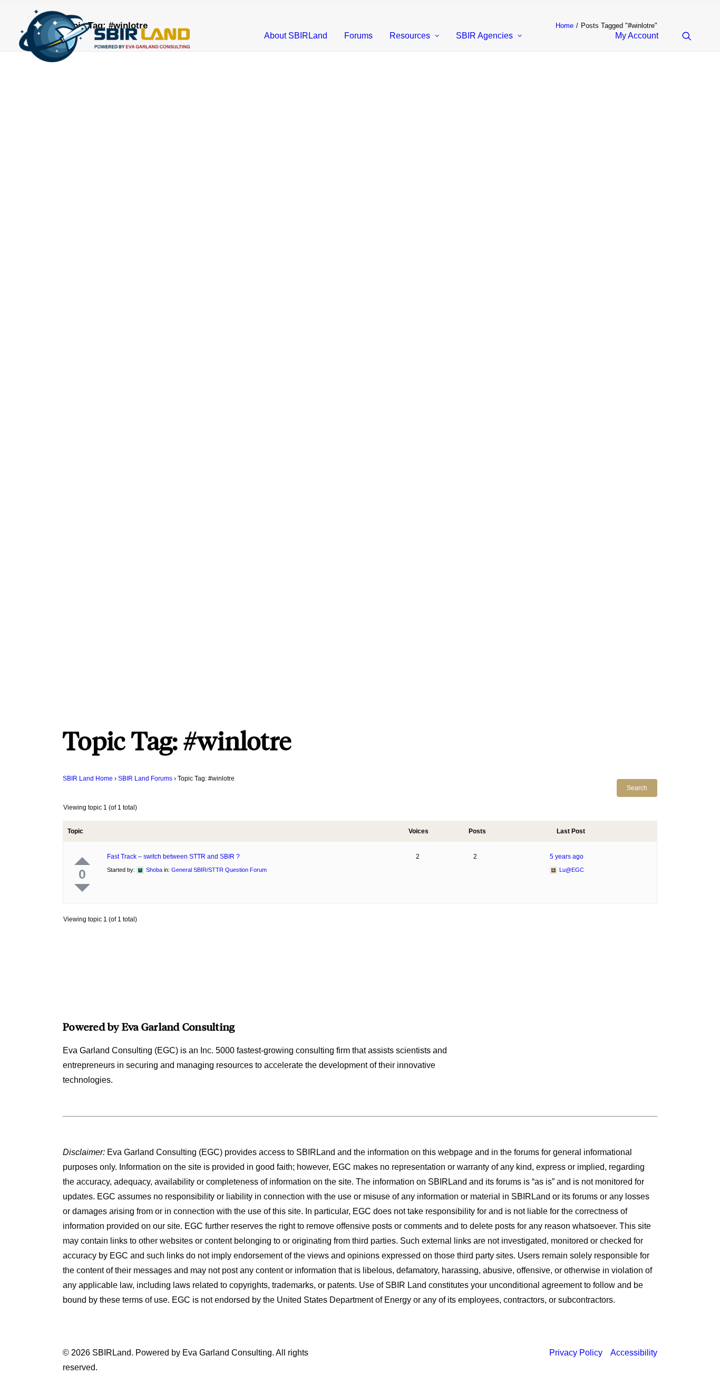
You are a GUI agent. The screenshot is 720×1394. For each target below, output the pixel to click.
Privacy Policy (575, 1352)
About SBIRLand (295, 35)
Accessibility (633, 1352)
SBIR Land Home (88, 778)
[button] (691, 36)
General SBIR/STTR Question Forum (219, 870)
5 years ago (566, 856)
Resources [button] (410, 35)
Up (82, 861)
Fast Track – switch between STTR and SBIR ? (173, 856)
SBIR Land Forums (145, 778)
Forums (358, 35)
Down (82, 888)
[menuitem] (296, 36)
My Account (636, 35)
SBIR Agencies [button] (484, 35)
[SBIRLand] (104, 35)
